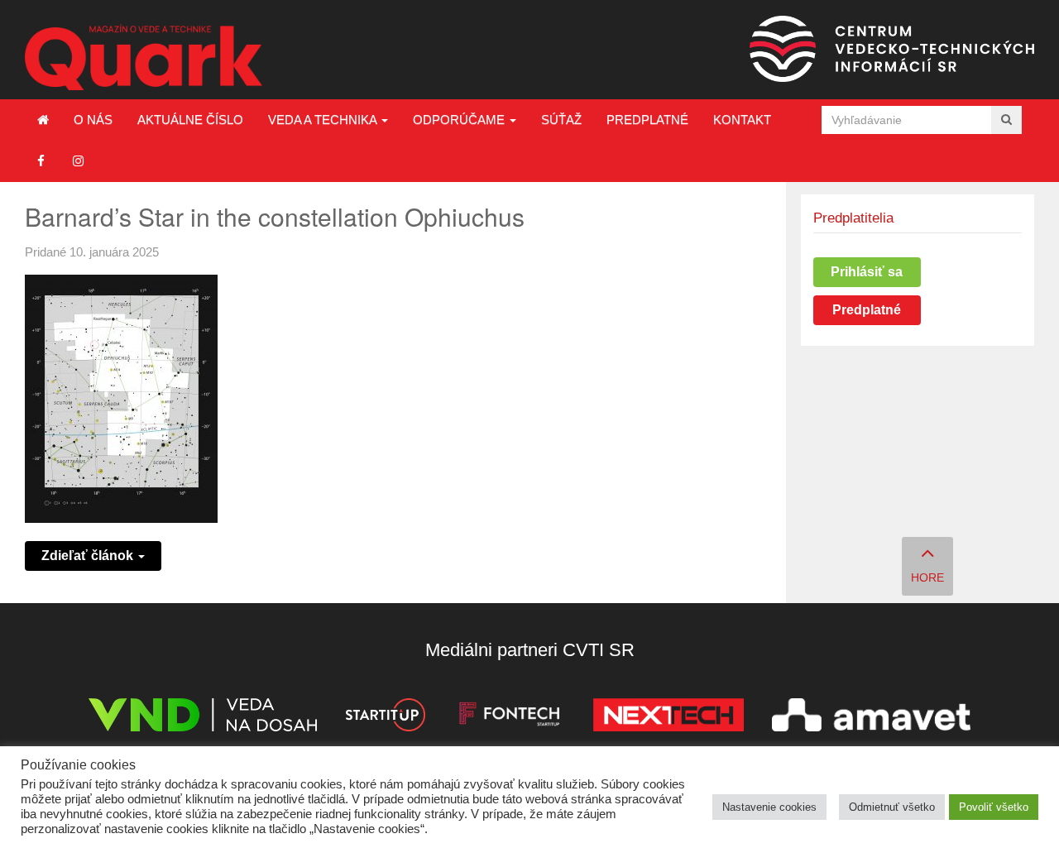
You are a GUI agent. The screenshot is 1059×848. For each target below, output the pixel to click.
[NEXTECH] (668, 717)
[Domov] (43, 120)
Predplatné (647, 120)
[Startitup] (384, 717)
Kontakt (742, 120)
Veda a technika (324, 120)
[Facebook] (41, 160)
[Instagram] (78, 160)
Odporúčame (460, 120)
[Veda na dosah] (203, 717)
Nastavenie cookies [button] (769, 807)
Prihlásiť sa (867, 272)
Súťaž (561, 120)
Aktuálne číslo (190, 120)
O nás (93, 120)
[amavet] (871, 717)
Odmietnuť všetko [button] (892, 807)
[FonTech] (509, 717)
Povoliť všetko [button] (993, 807)
